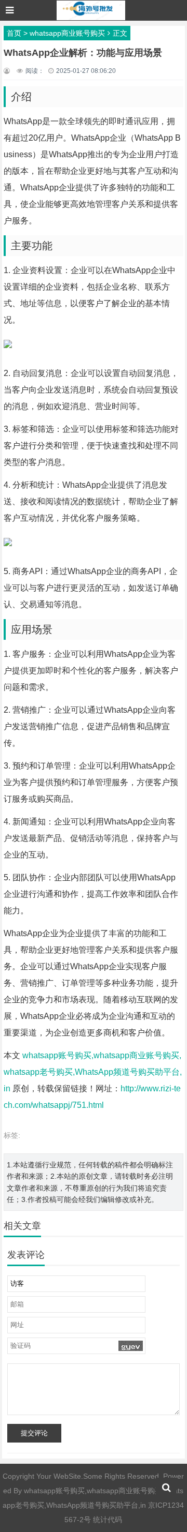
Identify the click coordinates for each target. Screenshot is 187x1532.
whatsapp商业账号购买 (67, 33)
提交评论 (34, 1433)
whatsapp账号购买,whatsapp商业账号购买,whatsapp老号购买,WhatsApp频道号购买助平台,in (93, 1072)
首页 (14, 33)
